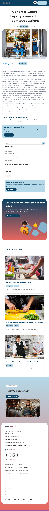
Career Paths (8, 476)
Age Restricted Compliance (11, 470)
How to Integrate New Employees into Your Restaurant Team (20, 157)
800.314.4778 (20, 442)
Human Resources (8, 153)
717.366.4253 (19, 445)
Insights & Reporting (23, 467)
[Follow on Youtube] (17, 455)
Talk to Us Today (12, 396)
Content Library (8, 479)
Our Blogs (16, 26)
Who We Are (8, 489)
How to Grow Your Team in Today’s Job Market (16, 164)
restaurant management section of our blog (17, 120)
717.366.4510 (26, 445)
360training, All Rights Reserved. (15, 499)
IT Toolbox (32, 499)
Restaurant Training (23, 473)
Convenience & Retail (23, 470)
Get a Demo (9, 135)
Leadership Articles (24, 26)
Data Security (22, 483)
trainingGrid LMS (22, 464)
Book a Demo (40, 2)
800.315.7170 (15, 436)
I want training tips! (12, 215)
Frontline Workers (9, 464)
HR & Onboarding (8, 467)
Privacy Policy (26, 499)
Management (22, 63)
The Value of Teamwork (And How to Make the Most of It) (22, 362)
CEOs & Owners (22, 476)
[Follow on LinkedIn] (10, 455)
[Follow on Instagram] (14, 455)
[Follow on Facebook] (6, 455)
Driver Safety (8, 473)
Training (13, 153)
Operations (7, 483)
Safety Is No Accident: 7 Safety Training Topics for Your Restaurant (24, 322)
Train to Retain (8, 151)
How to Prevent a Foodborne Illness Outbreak (18, 282)
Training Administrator (10, 486)
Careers (6, 494)
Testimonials (8, 492)
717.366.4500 (13, 439)
